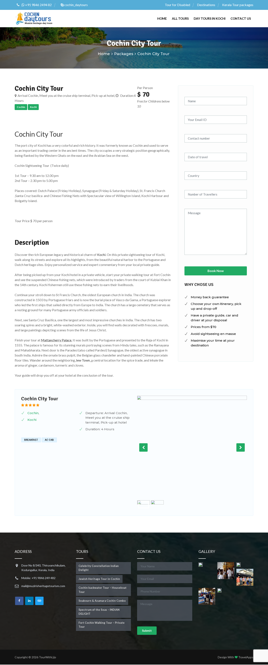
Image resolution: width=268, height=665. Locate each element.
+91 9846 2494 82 (38, 5)
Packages (123, 54)
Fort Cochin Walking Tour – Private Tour (102, 625)
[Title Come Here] (200, 564)
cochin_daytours (76, 5)
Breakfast (31, 440)
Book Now (215, 271)
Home (162, 18)
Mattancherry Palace (56, 340)
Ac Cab (49, 440)
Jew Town (83, 360)
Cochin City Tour (39, 134)
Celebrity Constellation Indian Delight (99, 568)
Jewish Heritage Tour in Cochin (99, 579)
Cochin (33, 413)
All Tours (180, 18)
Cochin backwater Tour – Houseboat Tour (102, 590)
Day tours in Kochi (209, 18)
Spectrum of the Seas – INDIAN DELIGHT (99, 612)
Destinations (206, 5)
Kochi (101, 255)
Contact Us (241, 18)
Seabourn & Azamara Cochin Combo (102, 600)
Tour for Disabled (177, 5)
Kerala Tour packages (237, 5)
